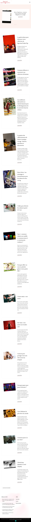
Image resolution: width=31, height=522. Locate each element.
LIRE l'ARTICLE (20, 16)
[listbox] (15, 16)
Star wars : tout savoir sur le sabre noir (22, 324)
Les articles (17, 499)
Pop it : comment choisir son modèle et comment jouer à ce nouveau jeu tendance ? (22, 238)
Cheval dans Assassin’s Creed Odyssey (21, 464)
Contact (17, 501)
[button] (15, 24)
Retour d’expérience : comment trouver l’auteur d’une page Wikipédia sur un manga (20, 13)
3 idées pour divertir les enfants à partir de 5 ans (22, 208)
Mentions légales (18, 503)
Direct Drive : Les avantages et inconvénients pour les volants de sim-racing (22, 176)
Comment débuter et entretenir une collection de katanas (23, 72)
